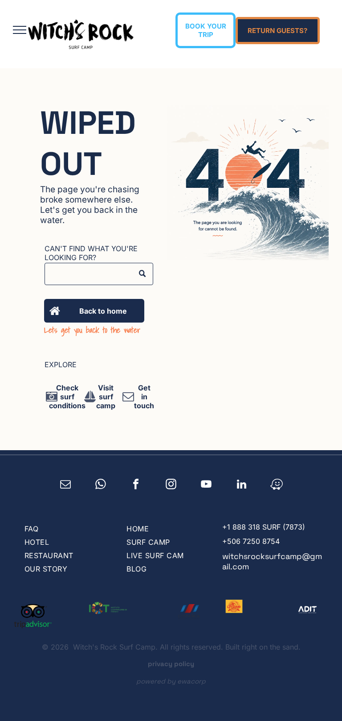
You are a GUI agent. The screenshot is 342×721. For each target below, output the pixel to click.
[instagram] (171, 485)
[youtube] (206, 485)
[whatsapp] (101, 485)
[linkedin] (241, 485)
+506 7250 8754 (251, 541)
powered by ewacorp (171, 681)
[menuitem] (66, 528)
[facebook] (136, 485)
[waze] (277, 485)
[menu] (19, 29)
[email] (65, 485)
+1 (226, 526)
